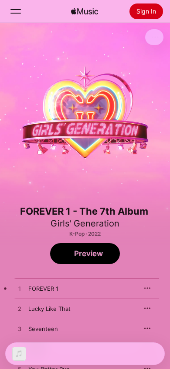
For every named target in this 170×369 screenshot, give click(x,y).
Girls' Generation (85, 223)
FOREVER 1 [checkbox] (43, 288)
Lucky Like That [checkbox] (49, 308)
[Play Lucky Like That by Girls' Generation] (19, 309)
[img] (84, 11)
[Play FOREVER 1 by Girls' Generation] (19, 289)
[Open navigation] (15, 11)
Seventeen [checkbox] (43, 328)
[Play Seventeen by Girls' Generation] (19, 329)
